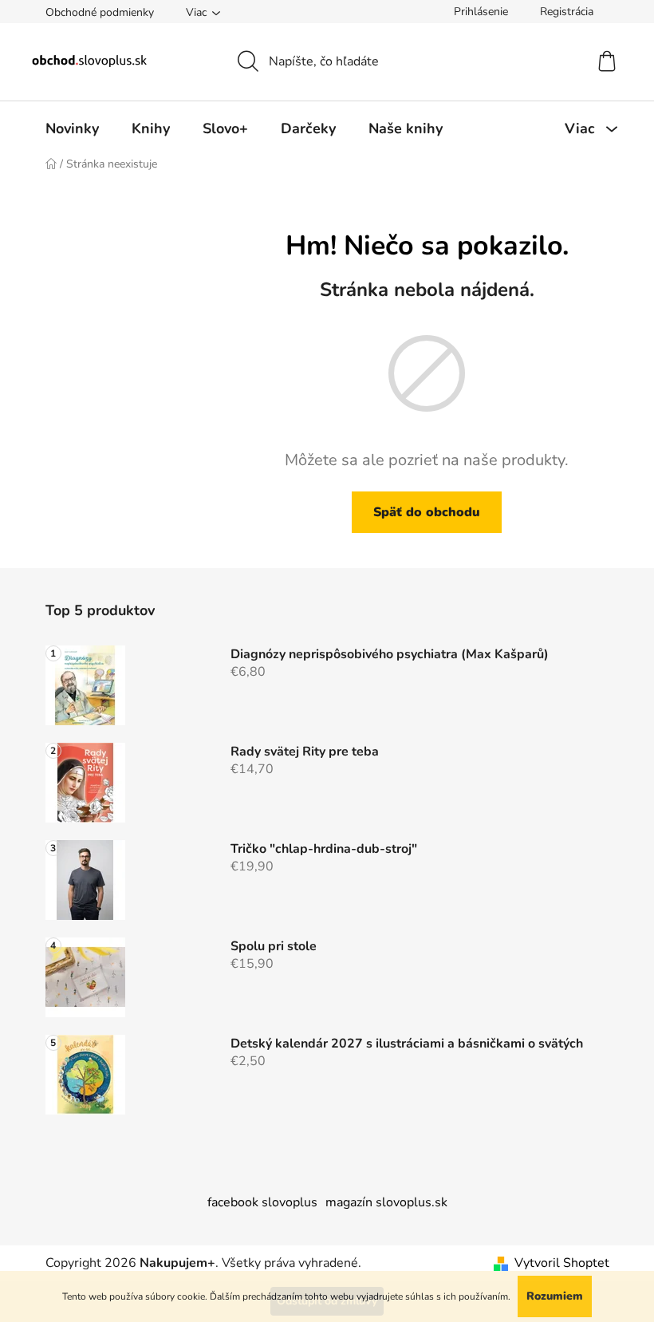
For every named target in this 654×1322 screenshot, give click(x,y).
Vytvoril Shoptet (561, 1263)
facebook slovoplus (262, 1202)
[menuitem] (72, 128)
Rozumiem (554, 1296)
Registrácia (566, 11)
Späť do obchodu (426, 512)
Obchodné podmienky (99, 12)
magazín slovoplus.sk (386, 1202)
